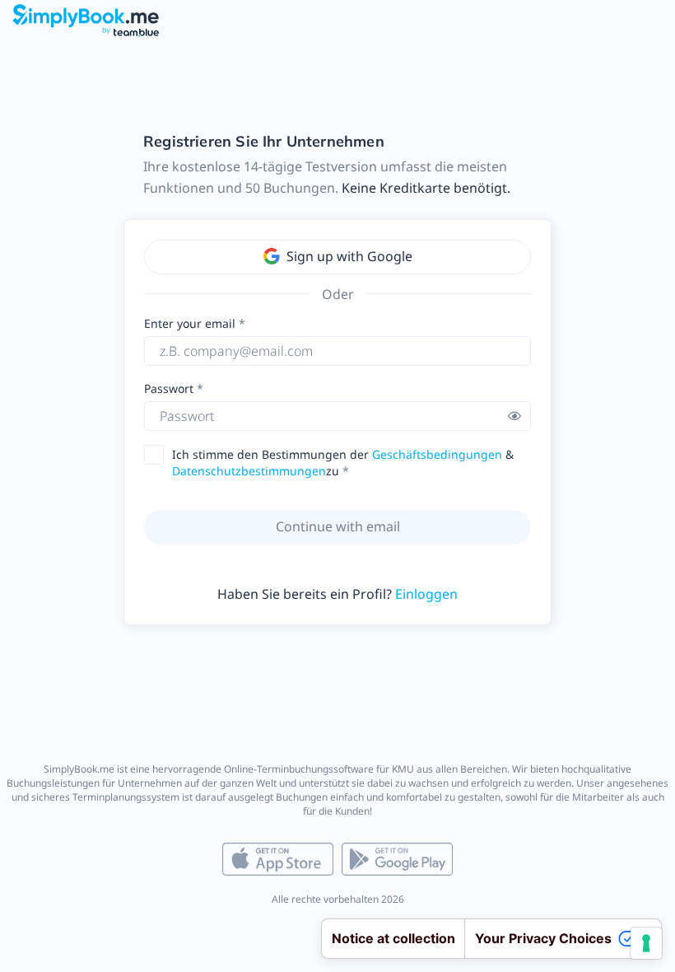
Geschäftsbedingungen (437, 454)
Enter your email (189, 323)
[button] (514, 416)
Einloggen (426, 594)
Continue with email (338, 526)
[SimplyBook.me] (85, 20)
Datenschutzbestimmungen (249, 471)
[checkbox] (159, 455)
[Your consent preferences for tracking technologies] (646, 943)
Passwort (170, 388)
